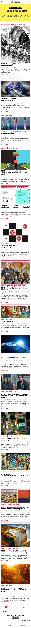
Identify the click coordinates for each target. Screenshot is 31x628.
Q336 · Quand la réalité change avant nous (13, 358)
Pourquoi (3, 79)
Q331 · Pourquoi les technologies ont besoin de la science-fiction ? (14, 475)
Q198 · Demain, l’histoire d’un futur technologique (15, 64)
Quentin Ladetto (6, 510)
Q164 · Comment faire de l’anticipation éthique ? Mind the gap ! (14, 172)
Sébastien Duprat (7, 593)
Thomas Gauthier (7, 399)
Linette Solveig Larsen (8, 360)
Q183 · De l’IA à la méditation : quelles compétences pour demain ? (15, 206)
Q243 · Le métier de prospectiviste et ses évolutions (15, 132)
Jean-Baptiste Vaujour (7, 249)
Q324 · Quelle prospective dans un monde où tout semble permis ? (15, 507)
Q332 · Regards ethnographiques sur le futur (14, 439)
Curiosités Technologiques (8, 24)
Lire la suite (4, 75)
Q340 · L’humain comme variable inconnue (14, 288)
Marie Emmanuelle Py (8, 291)
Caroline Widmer (16, 209)
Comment (3, 148)
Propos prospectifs (22, 24)
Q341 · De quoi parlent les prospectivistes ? (11, 246)
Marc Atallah (5, 477)
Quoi (15, 243)
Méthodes (10, 285)
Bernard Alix (15, 102)
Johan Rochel (13, 175)
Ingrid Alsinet (6, 553)
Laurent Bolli (13, 67)
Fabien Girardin (6, 442)
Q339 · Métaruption (9, 321)
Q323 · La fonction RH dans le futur (15, 551)
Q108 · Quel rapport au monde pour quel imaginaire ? (15, 99)
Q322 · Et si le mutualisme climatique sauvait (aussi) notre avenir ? (13, 589)
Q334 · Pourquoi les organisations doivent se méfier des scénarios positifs (14, 395)
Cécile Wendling (14, 135)
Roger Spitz (5, 323)
